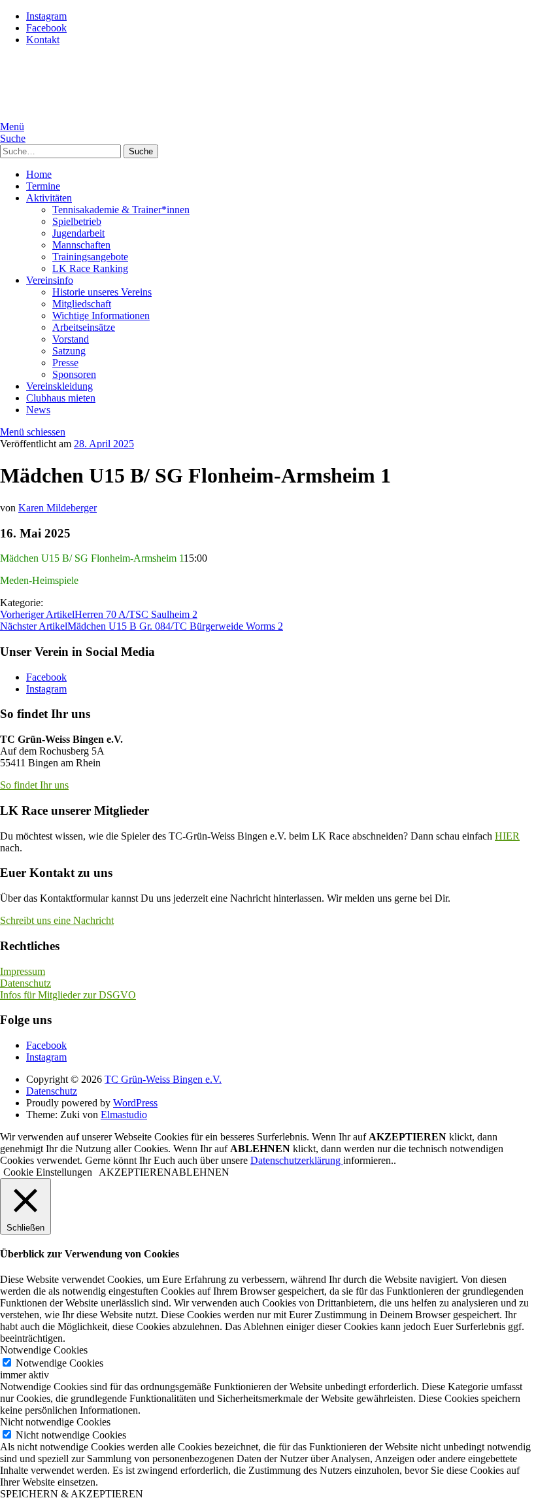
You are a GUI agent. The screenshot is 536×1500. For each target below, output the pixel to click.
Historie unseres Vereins (102, 292)
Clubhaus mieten (60, 397)
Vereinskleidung (59, 386)
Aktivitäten (49, 197)
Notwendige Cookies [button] (44, 1349)
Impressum (22, 971)
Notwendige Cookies (59, 1363)
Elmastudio (124, 1114)
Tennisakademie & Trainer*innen (121, 209)
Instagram (46, 16)
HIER (507, 836)
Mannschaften (81, 244)
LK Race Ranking (90, 268)
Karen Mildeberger (57, 507)
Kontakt (42, 39)
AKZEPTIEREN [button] (135, 1172)
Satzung (69, 350)
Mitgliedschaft (81, 303)
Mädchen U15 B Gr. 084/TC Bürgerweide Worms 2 (141, 626)
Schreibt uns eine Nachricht (57, 920)
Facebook (46, 27)
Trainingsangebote (90, 256)
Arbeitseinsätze (83, 327)
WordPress (135, 1102)
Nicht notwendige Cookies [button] (55, 1421)
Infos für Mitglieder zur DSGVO (68, 994)
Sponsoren (74, 374)
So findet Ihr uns (34, 785)
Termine (43, 186)
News (38, 409)
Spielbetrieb (76, 221)
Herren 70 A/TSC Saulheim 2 (98, 614)
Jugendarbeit (78, 233)
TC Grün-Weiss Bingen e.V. (163, 1079)
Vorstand (70, 339)
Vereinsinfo (49, 280)
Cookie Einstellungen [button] (47, 1172)
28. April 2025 (104, 443)
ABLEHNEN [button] (200, 1172)
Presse (65, 362)
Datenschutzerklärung (296, 1160)
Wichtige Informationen (101, 315)
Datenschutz (25, 983)
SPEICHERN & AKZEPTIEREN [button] (71, 1493)
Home (39, 174)
